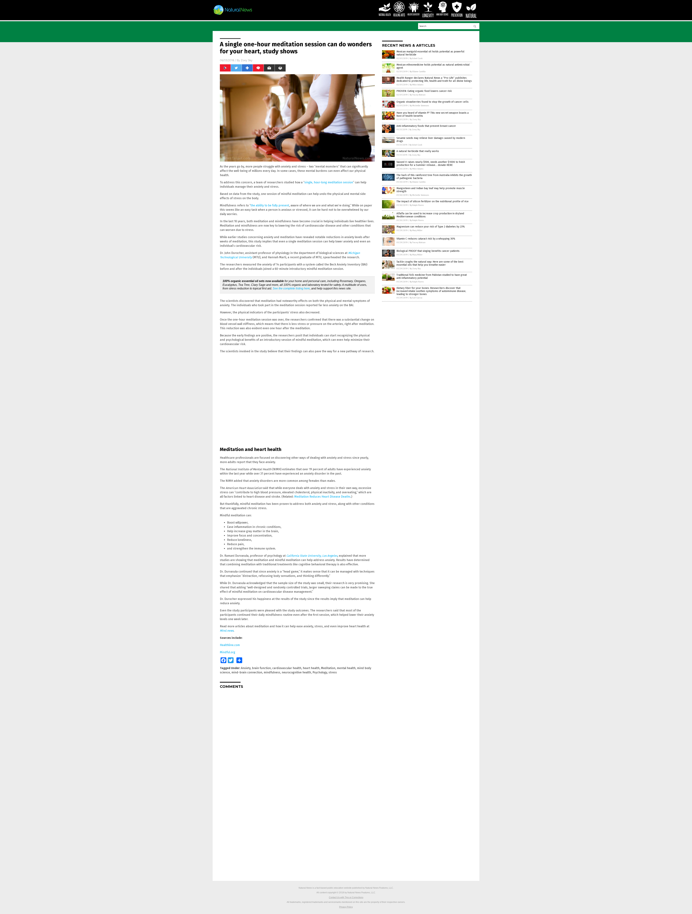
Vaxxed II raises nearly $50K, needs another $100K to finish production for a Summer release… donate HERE (430, 163)
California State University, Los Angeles (311, 555)
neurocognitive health (296, 672)
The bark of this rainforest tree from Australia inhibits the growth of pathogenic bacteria (434, 177)
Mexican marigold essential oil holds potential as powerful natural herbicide (430, 53)
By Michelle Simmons (419, 105)
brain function (261, 668)
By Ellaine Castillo (418, 71)
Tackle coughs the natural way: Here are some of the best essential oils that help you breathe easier (429, 263)
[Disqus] (297, 736)
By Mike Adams (416, 85)
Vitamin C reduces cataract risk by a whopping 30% (425, 238)
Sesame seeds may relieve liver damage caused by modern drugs (430, 140)
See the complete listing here (291, 288)
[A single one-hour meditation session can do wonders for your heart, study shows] (233, 15)
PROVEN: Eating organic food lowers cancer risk (424, 91)
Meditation (328, 668)
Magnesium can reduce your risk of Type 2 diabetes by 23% (430, 226)
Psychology (319, 672)
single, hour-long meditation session (328, 182)
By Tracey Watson (417, 95)
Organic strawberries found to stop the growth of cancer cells (432, 101)
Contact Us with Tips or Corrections (346, 897)
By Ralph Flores (417, 205)
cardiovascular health (286, 668)
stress (333, 672)
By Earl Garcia (416, 298)
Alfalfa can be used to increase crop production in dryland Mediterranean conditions (430, 215)
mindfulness (272, 672)
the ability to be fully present (269, 205)
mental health (346, 668)
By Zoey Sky (415, 119)
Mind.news (227, 630)
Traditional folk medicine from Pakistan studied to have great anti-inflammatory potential (431, 276)
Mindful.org (227, 652)
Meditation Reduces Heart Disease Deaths (322, 496)
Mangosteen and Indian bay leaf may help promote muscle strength (430, 190)
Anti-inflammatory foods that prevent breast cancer (426, 126)
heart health (311, 668)
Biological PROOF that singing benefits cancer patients (428, 250)
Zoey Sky (246, 60)
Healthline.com (230, 645)
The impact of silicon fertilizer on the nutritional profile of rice (432, 201)
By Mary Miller (416, 230)
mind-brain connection (246, 672)
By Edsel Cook (416, 58)
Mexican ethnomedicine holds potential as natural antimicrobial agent (433, 66)
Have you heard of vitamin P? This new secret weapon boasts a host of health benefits (432, 114)
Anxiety (245, 668)
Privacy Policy (346, 907)
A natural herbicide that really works (417, 151)
